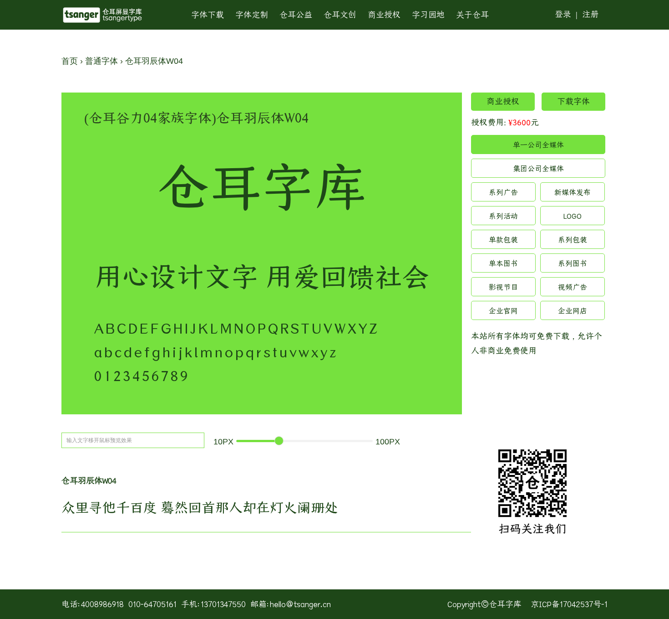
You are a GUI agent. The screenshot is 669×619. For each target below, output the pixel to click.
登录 (563, 14)
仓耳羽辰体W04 (154, 61)
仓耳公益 (295, 15)
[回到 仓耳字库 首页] (102, 15)
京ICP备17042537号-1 (569, 604)
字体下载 (207, 15)
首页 (69, 61)
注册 (590, 14)
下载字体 (573, 101)
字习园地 (428, 15)
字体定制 (251, 15)
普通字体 (101, 61)
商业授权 (384, 15)
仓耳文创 (340, 15)
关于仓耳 (472, 15)
